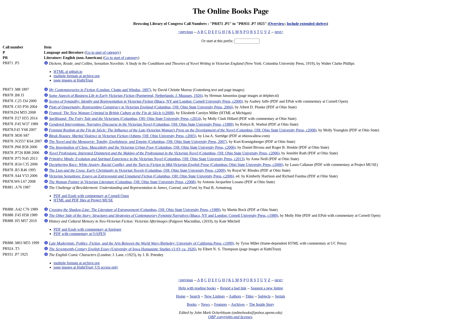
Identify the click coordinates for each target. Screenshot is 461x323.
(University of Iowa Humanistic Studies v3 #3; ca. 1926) (122, 249)
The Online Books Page (231, 10)
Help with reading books (197, 288)
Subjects (264, 296)
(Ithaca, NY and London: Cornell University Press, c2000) (146, 101)
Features (220, 304)
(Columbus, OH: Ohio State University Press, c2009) (137, 170)
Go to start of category (103, 52)
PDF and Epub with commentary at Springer (87, 229)
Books (192, 304)
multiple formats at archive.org (77, 76)
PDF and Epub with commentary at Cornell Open (91, 196)
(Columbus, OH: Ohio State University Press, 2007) (138, 142)
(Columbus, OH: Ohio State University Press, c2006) (142, 147)
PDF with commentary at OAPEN (80, 234)
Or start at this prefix (216, 41)
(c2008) (111, 113)
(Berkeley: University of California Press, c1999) (141, 243)
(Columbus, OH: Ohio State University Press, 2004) (141, 107)
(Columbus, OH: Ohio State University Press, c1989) (141, 124)
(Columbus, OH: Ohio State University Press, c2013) (146, 159)
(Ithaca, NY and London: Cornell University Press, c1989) (163, 215)
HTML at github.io (68, 72)
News (205, 304)
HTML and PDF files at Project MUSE (83, 200)
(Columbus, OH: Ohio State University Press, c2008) (182, 130)
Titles (249, 296)
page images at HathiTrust (73, 80)
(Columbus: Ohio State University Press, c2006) (166, 165)
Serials (280, 296)
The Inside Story (261, 304)
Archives (238, 304)
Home (180, 296)
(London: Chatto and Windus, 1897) (100, 90)
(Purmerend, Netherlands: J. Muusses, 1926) (126, 96)
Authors (235, 296)
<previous (185, 32)
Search (195, 296)
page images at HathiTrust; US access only (86, 267)
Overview (277, 24)
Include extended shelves (307, 24)
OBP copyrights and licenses (230, 317)
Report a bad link (233, 288)
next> (279, 32)
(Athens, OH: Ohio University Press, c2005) (122, 136)
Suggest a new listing (267, 288)
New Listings (214, 296)
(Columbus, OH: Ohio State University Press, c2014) (125, 119)
